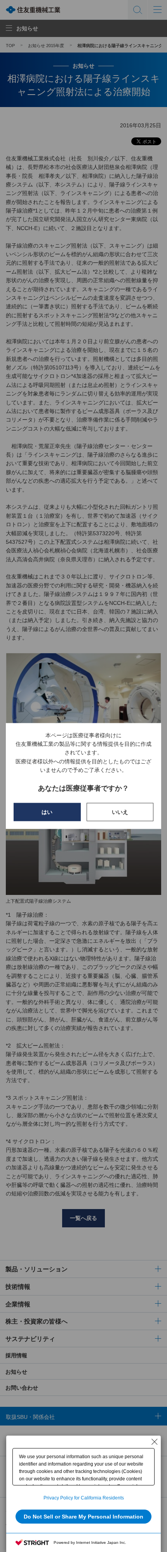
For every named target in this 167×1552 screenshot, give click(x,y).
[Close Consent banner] (154, 1442)
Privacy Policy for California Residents (83, 1498)
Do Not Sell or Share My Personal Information (83, 1516)
